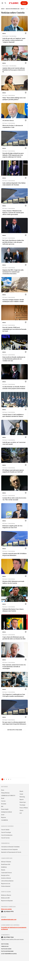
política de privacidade (7, 951)
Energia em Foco (5, 875)
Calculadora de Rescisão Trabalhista (10, 846)
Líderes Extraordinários (7, 881)
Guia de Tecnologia (6, 832)
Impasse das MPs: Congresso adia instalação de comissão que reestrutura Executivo (12, 271)
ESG (2, 806)
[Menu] (2, 3)
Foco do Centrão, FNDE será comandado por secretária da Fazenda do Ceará (14, 329)
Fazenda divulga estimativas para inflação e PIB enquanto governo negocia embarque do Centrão (13, 155)
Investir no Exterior (6, 878)
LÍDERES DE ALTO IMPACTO (8, 795)
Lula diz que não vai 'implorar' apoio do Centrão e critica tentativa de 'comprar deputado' (13, 40)
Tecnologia (22, 805)
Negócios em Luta (5, 883)
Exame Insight (4, 809)
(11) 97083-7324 (8, 937)
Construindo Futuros (6, 872)
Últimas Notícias (5, 793)
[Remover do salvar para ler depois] (26, 33)
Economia (3, 803)
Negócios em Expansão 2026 (12, 8)
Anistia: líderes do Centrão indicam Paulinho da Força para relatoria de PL (13, 70)
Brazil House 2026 (5, 864)
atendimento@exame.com (8, 919)
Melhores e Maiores (6, 895)
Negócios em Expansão (7, 900)
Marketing (22, 796)
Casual (21, 794)
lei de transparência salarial (9, 953)
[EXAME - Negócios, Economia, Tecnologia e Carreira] (14, 3)
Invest (2, 814)
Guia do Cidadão (5, 829)
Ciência (21, 810)
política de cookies (6, 948)
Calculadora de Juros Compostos (9, 849)
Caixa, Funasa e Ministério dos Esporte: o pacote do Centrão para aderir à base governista (13, 212)
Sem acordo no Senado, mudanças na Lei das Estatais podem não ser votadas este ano (13, 358)
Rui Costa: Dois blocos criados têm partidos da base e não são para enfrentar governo (13, 242)
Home (2, 790)
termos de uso (4, 946)
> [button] (10, 779)
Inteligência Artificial (6, 812)
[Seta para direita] (25, 9)
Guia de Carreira (5, 838)
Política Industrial (5, 886)
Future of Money (24, 807)
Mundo (21, 791)
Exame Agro (23, 802)
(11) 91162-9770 (8, 911)
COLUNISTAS (4, 820)
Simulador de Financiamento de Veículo (11, 852)
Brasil (2, 798)
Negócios (3, 817)
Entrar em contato (6, 909)
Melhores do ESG (5, 898)
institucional (5, 944)
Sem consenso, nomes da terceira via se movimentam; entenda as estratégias (14, 666)
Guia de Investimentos (6, 835)
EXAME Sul (4, 867)
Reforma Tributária (6, 861)
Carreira (3, 801)
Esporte (22, 799)
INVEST (3, 8)
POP (21, 813)
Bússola (12, 120)
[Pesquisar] (5, 3)
